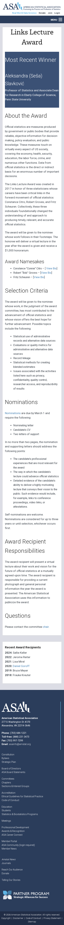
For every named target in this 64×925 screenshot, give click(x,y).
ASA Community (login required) (18, 845)
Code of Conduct (10, 800)
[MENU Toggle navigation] (62, 17)
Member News (9, 848)
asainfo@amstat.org (20, 744)
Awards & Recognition (13, 831)
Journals (6, 863)
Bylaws (5, 758)
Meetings (6, 820)
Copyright (6, 918)
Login (57, 13)
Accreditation (8, 792)
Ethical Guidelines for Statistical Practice (22, 796)
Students (6, 810)
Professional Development (15, 827)
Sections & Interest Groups (15, 786)
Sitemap (32, 921)
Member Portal (9, 841)
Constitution (8, 754)
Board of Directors (11, 768)
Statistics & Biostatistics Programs (20, 814)
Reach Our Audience (12, 869)
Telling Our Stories (11, 880)
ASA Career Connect (12, 835)
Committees (8, 778)
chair (46, 626)
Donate (5, 873)
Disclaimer (18, 918)
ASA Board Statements (13, 772)
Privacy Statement (52, 918)
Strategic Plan (9, 762)
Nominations (13, 413)
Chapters (6, 782)
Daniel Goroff (21, 666)
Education (7, 806)
